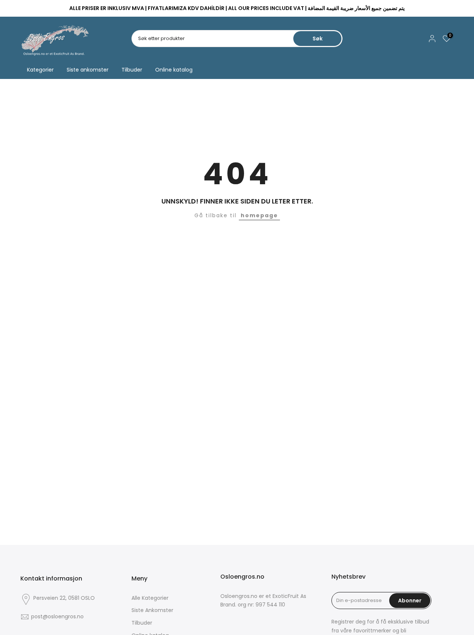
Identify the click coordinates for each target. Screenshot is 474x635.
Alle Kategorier (149, 598)
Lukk (29, 8)
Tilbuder (131, 69)
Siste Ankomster (152, 610)
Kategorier (40, 69)
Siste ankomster (88, 69)
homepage (259, 215)
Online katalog (174, 69)
